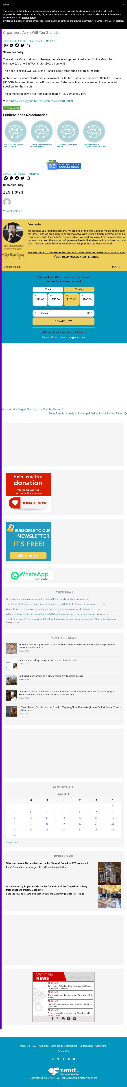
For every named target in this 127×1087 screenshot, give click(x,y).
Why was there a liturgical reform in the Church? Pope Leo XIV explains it (41, 599)
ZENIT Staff (35, 41)
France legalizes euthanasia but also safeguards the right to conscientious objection (47, 609)
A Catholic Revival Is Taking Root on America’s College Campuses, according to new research (51, 614)
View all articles (12, 211)
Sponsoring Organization (64, 1045)
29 (112, 829)
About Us (25, 1045)
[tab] (48, 976)
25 (47, 829)
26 (63, 829)
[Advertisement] (63, 383)
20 (80, 824)
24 (31, 829)
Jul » (15, 842)
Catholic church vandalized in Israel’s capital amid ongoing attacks (51, 676)
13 (80, 818)
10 (31, 818)
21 (96, 824)
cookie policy (29, 17)
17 (31, 824)
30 (14, 835)
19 (63, 824)
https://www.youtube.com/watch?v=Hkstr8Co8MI (42, 101)
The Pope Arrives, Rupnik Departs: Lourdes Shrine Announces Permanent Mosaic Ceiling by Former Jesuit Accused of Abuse (67, 646)
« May (9, 842)
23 (14, 829)
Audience (44, 1045)
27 (80, 829)
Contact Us (63, 1051)
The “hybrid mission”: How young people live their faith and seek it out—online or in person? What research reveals (61, 619)
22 (112, 824)
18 (47, 824)
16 (14, 824)
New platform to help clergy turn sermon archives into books (48, 660)
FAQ (34, 1045)
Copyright (100, 1045)
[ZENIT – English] (63, 1071)
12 (63, 818)
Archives (51, 41)
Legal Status (86, 1045)
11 (47, 818)
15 (112, 818)
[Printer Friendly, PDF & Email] (11, 108)
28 (96, 829)
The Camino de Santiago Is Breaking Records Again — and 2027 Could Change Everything (49, 604)
